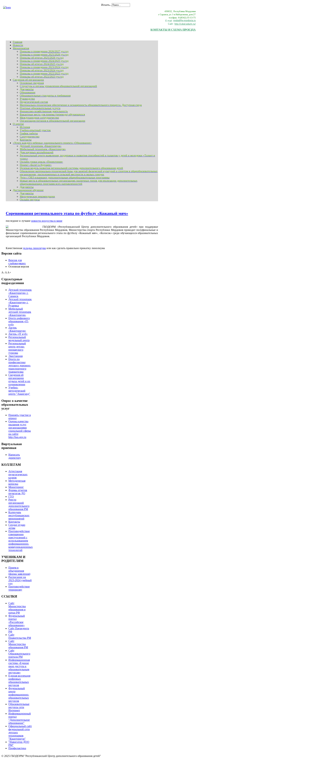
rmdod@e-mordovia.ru (184, 20)
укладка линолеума (34, 248)
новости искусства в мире (46, 220)
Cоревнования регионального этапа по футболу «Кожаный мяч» (67, 213)
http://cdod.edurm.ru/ (185, 24)
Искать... (106, 4)
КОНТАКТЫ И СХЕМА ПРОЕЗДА (173, 29)
